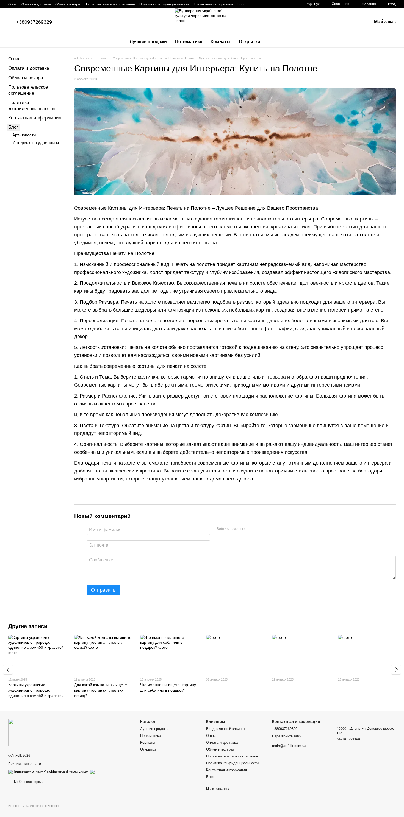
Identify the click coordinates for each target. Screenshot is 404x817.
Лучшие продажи (148, 41)
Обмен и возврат (68, 4)
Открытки (249, 41)
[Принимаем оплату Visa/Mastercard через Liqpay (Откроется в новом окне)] (48, 771)
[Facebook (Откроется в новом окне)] (267, 4)
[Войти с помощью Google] (259, 529)
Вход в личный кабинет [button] (225, 729)
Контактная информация (213, 4)
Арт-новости (24, 135)
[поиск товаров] (274, 41)
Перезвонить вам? (286, 736)
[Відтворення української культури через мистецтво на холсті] (35, 732)
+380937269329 (34, 21)
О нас (12, 4)
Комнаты (221, 41)
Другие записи (27, 626)
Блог (241, 4)
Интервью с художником (35, 142)
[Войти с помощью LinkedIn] (268, 529)
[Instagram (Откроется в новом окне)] (261, 4)
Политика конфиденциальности (164, 4)
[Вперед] (396, 670)
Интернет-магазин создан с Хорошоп (34, 805)
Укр (309, 4)
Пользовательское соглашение (110, 4)
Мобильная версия (28, 782)
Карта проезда (348, 738)
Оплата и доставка (36, 4)
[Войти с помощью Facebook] (250, 529)
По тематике (188, 41)
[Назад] (8, 670)
